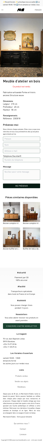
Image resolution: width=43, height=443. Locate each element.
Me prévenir (21, 186)
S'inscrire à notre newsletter (21, 326)
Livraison (22, 434)
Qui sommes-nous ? (21, 423)
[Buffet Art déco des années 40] (31, 239)
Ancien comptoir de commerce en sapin (19, 223)
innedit (40, 440)
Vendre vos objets (21, 381)
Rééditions (21, 387)
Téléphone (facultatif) (12, 156)
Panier (38, 10)
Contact (23, 429)
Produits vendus (21, 376)
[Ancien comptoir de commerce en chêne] (31, 213)
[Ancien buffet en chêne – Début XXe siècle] (11, 239)
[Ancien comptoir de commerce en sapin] (11, 213)
